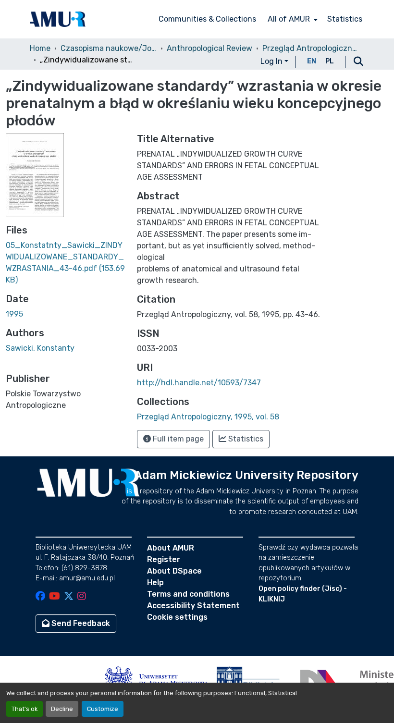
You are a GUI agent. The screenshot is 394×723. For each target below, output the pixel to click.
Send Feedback (79, 623)
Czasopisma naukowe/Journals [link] (109, 48)
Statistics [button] (244, 438)
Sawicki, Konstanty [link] (40, 348)
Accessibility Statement (193, 605)
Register (163, 559)
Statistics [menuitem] (344, 19)
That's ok (24, 708)
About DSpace (174, 571)
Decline (62, 708)
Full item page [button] (177, 438)
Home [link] (40, 48)
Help (155, 582)
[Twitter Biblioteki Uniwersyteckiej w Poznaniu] (69, 596)
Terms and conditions (188, 594)
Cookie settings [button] (177, 617)
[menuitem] (292, 19)
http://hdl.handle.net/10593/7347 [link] (199, 382)
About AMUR (170, 547)
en (312, 61)
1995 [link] (14, 314)
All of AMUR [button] (289, 19)
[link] (65, 263)
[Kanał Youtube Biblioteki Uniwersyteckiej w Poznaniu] (54, 596)
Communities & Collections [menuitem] (207, 19)
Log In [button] (272, 61)
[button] (58, 19)
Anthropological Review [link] (209, 48)
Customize (102, 708)
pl (329, 61)
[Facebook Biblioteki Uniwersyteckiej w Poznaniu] (40, 596)
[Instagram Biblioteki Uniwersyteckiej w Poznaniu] (81, 596)
